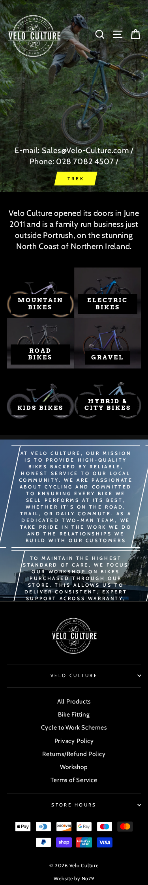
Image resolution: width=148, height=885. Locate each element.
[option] (74, 96)
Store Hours (74, 805)
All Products (74, 701)
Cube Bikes (76, 178)
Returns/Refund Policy (73, 754)
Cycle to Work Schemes (74, 727)
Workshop (74, 767)
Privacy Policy (74, 741)
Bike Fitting (74, 714)
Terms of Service (74, 780)
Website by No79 (74, 878)
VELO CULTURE (74, 675)
